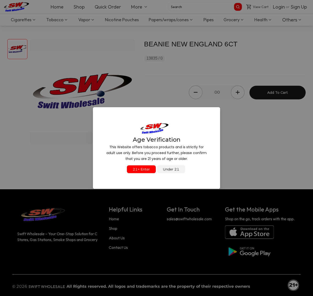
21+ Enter (141, 169)
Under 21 (171, 169)
